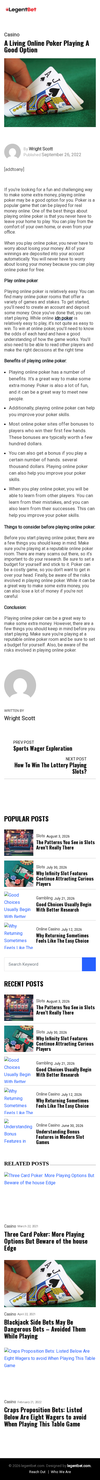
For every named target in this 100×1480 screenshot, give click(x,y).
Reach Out (37, 1472)
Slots (40, 836)
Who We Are (61, 1472)
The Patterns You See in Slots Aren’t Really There (65, 844)
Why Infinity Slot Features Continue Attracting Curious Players (65, 878)
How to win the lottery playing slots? (50, 768)
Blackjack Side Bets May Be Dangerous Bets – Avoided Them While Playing (45, 1329)
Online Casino (48, 929)
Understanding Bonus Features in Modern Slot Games (60, 1137)
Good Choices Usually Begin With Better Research (63, 907)
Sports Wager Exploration (42, 748)
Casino (11, 34)
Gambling (44, 898)
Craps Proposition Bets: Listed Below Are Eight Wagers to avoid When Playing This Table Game (45, 1416)
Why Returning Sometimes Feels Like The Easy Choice (62, 938)
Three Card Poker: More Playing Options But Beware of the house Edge (46, 1241)
